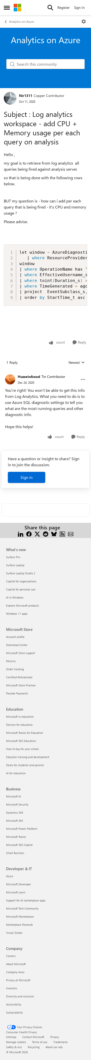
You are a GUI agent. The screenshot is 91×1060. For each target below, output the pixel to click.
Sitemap (11, 1037)
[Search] (50, 8)
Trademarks (60, 1042)
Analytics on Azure (21, 21)
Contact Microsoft (33, 1037)
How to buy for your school (22, 749)
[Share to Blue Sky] (54, 533)
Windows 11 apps (17, 613)
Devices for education (19, 725)
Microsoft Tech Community (22, 908)
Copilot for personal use (20, 589)
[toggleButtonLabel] (83, 21)
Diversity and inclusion (20, 996)
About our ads (54, 1047)
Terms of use (39, 1042)
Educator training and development (27, 757)
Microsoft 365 (14, 820)
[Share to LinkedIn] (20, 533)
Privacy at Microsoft (18, 980)
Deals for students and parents (25, 765)
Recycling (33, 1047)
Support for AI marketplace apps (26, 900)
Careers (11, 956)
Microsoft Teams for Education (24, 733)
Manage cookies (16, 1042)
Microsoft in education (20, 716)
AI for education (16, 773)
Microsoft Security (17, 804)
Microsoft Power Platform (21, 829)
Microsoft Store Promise (21, 685)
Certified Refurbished (19, 677)
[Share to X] (37, 533)
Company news (15, 972)
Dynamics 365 (14, 812)
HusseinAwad (29, 376)
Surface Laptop (15, 565)
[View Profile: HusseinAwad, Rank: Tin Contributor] (10, 379)
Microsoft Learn (15, 892)
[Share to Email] (70, 533)
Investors (11, 988)
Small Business (15, 853)
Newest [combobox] (77, 362)
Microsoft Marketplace (20, 916)
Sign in (26, 477)
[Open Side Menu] (6, 7)
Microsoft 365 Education (21, 741)
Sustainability (14, 1012)
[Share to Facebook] (29, 533)
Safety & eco (14, 1047)
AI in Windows (15, 597)
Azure (9, 876)
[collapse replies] (45, 372)
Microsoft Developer (18, 884)
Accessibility (13, 1004)
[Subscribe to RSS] (62, 533)
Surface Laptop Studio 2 (20, 573)
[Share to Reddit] (45, 533)
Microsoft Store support (20, 653)
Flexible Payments (17, 693)
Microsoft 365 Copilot (19, 845)
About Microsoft (16, 964)
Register (63, 7)
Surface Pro (13, 557)
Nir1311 (25, 95)
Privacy (54, 1037)
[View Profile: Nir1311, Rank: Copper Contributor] (10, 98)
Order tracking (15, 669)
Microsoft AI (13, 796)
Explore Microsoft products (22, 605)
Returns (11, 661)
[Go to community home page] (17, 7)
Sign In (79, 7)
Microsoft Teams (16, 837)
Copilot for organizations (21, 581)
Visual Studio (14, 933)
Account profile (15, 637)
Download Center (17, 645)
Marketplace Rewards (19, 924)
